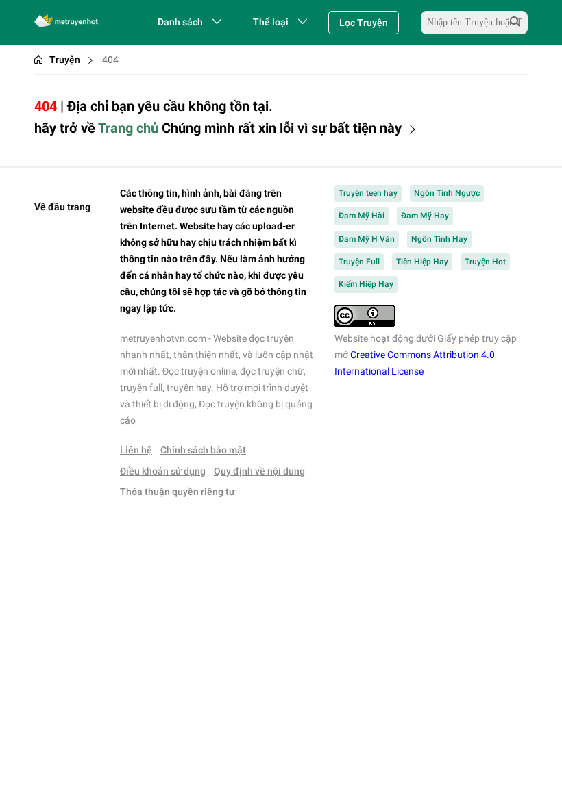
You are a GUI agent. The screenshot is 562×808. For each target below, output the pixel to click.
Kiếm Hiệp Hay (366, 284)
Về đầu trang (62, 206)
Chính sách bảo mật (203, 449)
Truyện (64, 59)
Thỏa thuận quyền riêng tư (177, 491)
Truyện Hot (485, 261)
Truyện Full (359, 261)
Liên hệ (136, 449)
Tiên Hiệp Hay (422, 261)
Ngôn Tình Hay (439, 239)
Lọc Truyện (363, 22)
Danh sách (180, 21)
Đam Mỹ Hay (425, 215)
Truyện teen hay (368, 193)
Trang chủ (128, 128)
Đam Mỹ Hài (361, 215)
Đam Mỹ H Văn (367, 239)
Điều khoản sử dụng (163, 471)
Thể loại (271, 21)
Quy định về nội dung (259, 471)
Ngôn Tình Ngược (447, 193)
